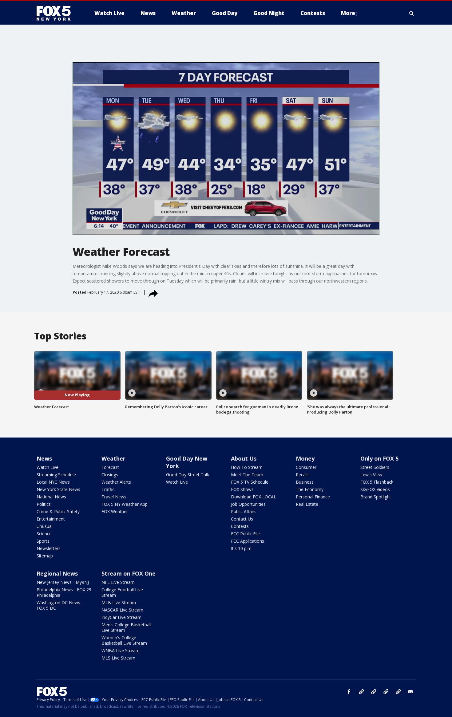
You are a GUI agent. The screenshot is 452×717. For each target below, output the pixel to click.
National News (51, 497)
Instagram (361, 692)
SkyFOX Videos (375, 489)
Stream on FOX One (128, 573)
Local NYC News (53, 482)
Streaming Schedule (56, 474)
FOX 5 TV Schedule (249, 482)
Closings (109, 474)
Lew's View (371, 474)
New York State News (58, 489)
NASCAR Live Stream (122, 610)
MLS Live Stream (118, 658)
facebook (349, 692)
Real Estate (307, 504)
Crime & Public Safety (58, 511)
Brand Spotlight (375, 497)
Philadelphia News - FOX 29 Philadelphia (64, 592)
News (44, 458)
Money (305, 458)
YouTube (386, 692)
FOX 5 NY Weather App (124, 504)
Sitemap (45, 556)
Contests (240, 526)
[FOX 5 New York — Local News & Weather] (57, 13)
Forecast (110, 467)
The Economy (309, 489)
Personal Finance (313, 497)
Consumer (306, 467)
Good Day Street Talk (187, 474)
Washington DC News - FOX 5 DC (60, 605)
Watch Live (47, 467)
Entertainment (51, 519)
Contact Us (242, 519)
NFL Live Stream (118, 582)
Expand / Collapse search (411, 13)
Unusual (45, 526)
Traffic (107, 489)
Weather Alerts (116, 482)
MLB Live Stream (118, 602)
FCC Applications (247, 541)
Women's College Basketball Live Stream (124, 640)
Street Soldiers (374, 467)
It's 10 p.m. (241, 548)
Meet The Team (247, 474)
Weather (113, 458)
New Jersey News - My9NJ (63, 582)
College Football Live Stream (122, 592)
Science (44, 534)
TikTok (374, 692)
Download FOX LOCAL (253, 497)
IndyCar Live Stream (121, 617)
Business (305, 482)
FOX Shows (242, 489)
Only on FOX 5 (379, 458)
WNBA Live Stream (120, 650)
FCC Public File (245, 534)
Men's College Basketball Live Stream (126, 627)
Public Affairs (243, 511)
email (410, 692)
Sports (43, 541)
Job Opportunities (248, 504)
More (348, 13)
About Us (243, 458)
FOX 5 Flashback (376, 482)
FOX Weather (114, 511)
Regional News (57, 573)
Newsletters (49, 548)
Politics (44, 504)
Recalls (303, 474)
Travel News (113, 497)
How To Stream (247, 467)
